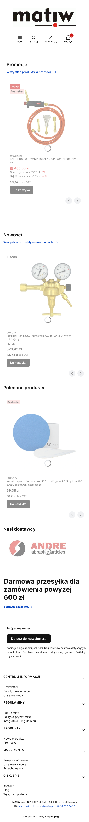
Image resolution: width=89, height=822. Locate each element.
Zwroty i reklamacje (16, 691)
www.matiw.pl (26, 806)
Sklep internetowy (40, 816)
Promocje (9, 742)
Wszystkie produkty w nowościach (28, 242)
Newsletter (10, 687)
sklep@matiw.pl (44, 806)
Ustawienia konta (14, 764)
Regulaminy (11, 712)
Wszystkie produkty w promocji (29, 72)
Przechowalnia (13, 768)
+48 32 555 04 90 (65, 806)
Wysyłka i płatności (16, 794)
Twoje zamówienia (15, 760)
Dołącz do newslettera (28, 639)
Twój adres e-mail (18, 628)
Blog (6, 790)
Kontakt (8, 786)
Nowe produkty (13, 738)
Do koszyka (21, 190)
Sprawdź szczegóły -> (18, 606)
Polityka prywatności (17, 717)
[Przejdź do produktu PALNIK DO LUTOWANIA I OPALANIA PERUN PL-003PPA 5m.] (44, 117)
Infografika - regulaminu (19, 721)
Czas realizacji (13, 695)
